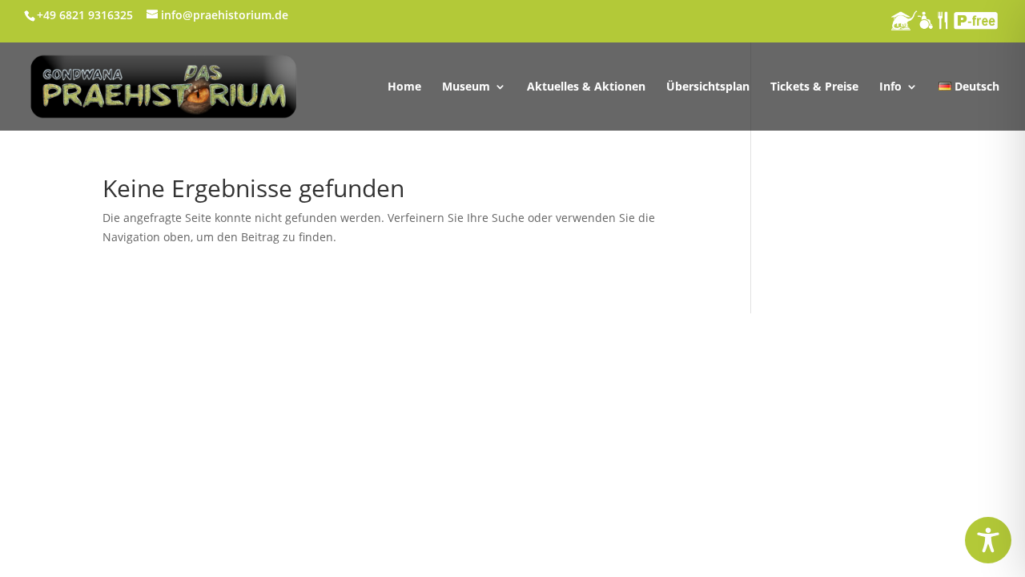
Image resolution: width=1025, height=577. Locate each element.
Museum (466, 87)
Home (404, 87)
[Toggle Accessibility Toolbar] (988, 540)
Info (890, 87)
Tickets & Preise (814, 87)
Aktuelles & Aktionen (586, 87)
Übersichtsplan (708, 87)
